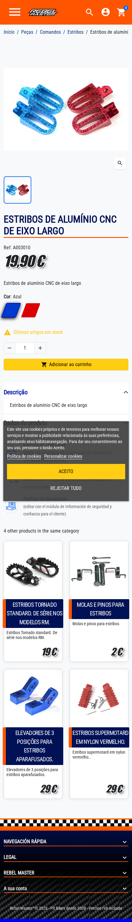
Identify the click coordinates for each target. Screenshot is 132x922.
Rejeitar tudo (66, 488)
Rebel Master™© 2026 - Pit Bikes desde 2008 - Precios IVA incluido (66, 908)
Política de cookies (24, 456)
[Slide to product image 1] (17, 190)
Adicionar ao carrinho (66, 365)
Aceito (66, 471)
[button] (89, 12)
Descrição (16, 392)
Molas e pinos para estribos (100, 609)
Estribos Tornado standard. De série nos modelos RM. (35, 613)
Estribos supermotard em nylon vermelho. (100, 737)
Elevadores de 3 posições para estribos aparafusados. (34, 746)
